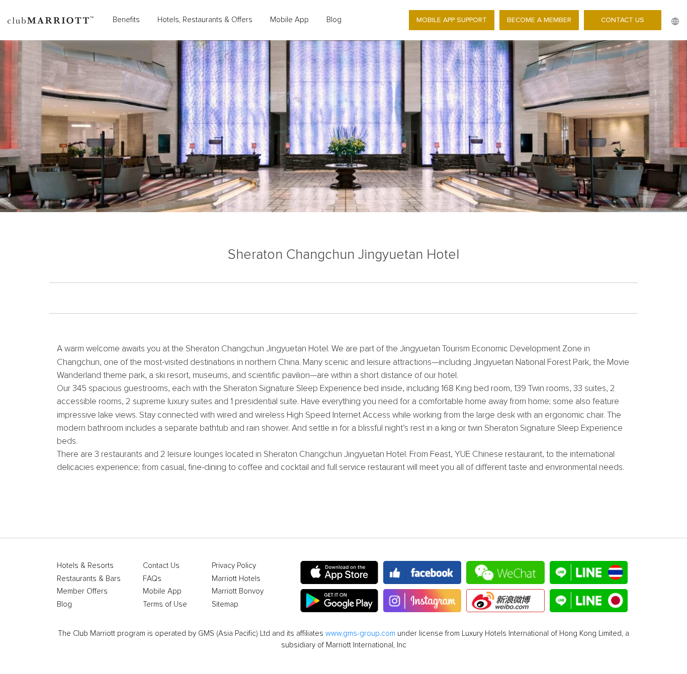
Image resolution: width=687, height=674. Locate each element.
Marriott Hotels (236, 579)
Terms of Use (165, 604)
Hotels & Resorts (85, 565)
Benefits (126, 20)
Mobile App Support (451, 20)
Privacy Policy (234, 565)
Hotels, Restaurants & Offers (204, 20)
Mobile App (289, 20)
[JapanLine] (589, 600)
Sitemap (225, 604)
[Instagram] (422, 600)
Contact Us (622, 20)
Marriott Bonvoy (238, 591)
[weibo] (505, 600)
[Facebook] (422, 572)
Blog (333, 20)
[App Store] (339, 572)
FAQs (152, 579)
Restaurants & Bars (89, 579)
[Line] (589, 572)
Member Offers (82, 591)
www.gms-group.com (360, 633)
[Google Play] (339, 600)
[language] (675, 21)
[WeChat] (505, 572)
